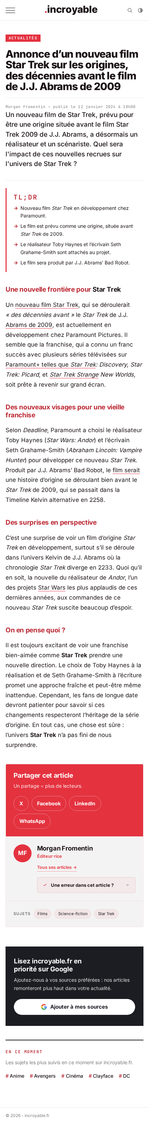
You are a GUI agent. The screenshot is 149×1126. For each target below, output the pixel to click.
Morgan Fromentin (26, 106)
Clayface (103, 1075)
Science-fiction (73, 913)
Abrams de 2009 (29, 324)
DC (126, 1075)
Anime (17, 1075)
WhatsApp (32, 821)
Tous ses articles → (57, 867)
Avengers (45, 1075)
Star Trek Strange (74, 374)
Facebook (49, 803)
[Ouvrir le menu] (10, 10)
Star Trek (106, 913)
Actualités (23, 38)
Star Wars (51, 587)
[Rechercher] (130, 10)
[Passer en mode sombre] (140, 10)
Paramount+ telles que (51, 364)
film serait (126, 470)
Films (42, 913)
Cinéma (74, 1075)
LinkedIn (84, 803)
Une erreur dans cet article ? (82, 885)
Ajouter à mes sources (79, 1006)
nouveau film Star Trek (46, 304)
